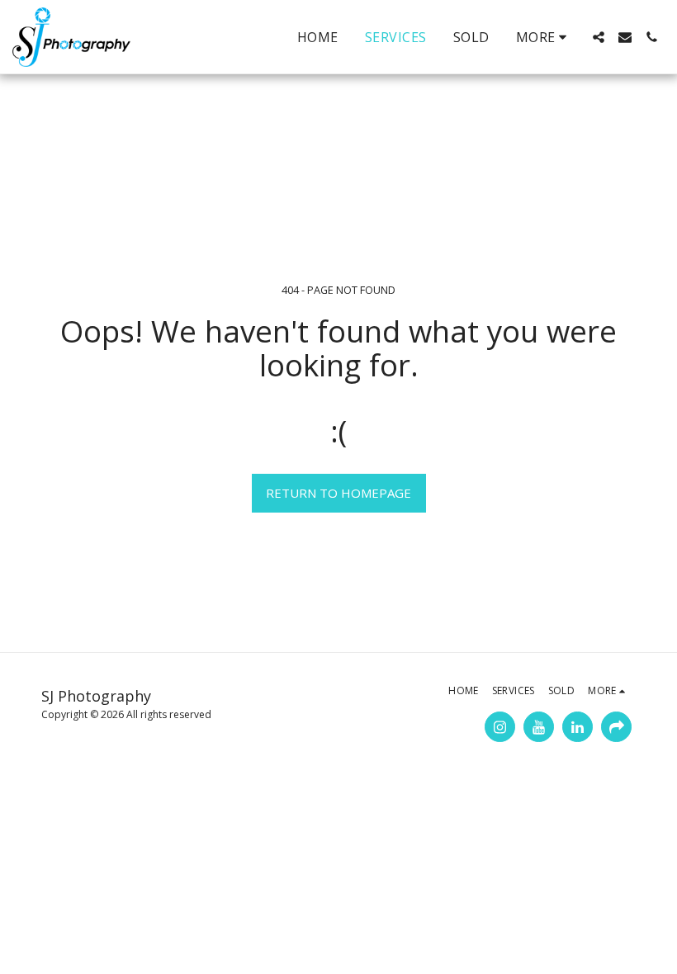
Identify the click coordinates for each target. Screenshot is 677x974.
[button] (598, 37)
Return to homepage (338, 493)
